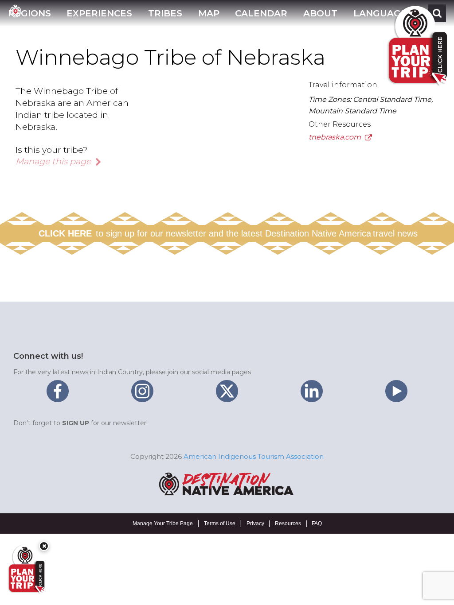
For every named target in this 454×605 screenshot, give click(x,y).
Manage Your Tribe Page (163, 523)
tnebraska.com (336, 137)
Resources (288, 523)
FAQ (317, 523)
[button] (29, 13)
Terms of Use (219, 523)
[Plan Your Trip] (25, 569)
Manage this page (54, 161)
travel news (395, 233)
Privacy (255, 523)
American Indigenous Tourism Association (254, 456)
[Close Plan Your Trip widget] (44, 546)
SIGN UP (75, 423)
